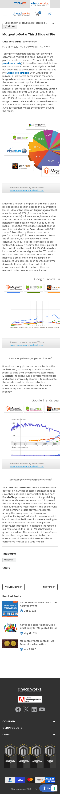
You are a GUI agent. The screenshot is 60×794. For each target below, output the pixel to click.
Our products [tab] (12, 728)
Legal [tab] (6, 734)
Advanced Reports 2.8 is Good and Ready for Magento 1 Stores (38, 626)
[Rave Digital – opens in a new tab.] (20, 4)
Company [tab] (8, 721)
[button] (40, 4)
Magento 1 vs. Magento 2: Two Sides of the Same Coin (37, 642)
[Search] (53, 22)
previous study (11, 63)
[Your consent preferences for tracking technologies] (54, 788)
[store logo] (21, 14)
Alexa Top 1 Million (18, 72)
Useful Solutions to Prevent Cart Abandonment (38, 604)
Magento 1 (9, 559)
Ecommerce (30, 41)
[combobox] (30, 22)
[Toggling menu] (5, 14)
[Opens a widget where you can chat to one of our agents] (48, 788)
